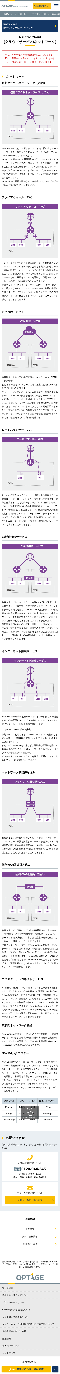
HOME (6, 14)
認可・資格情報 (30, 1236)
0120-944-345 (33, 1169)
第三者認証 (7, 1288)
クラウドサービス (38, 14)
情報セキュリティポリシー (15, 1295)
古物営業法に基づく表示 (14, 1331)
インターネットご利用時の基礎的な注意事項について (28, 1324)
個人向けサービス (11, 1346)
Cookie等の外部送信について (16, 1309)
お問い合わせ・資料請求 (30, 1369)
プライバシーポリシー (13, 1302)
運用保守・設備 (30, 1244)
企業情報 (6, 1338)
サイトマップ (8, 1353)
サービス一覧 (20, 14)
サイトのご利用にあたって (15, 1317)
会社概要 (30, 1229)
